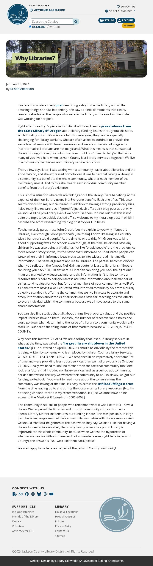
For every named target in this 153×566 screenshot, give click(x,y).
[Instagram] (33, 494)
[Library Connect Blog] (14, 494)
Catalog (38, 27)
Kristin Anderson (22, 89)
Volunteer (18, 526)
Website (55, 27)
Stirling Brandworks (111, 560)
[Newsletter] (20, 494)
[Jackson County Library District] (18, 14)
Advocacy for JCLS (23, 531)
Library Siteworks (66, 560)
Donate (16, 521)
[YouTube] (51, 494)
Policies (59, 521)
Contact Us (62, 531)
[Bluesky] (39, 494)
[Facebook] (26, 494)
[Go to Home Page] (116, 514)
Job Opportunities (23, 512)
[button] (39, 5)
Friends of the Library (25, 516)
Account (128, 20)
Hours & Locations (66, 512)
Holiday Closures (65, 516)
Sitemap (60, 536)
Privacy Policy (63, 526)
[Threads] (45, 494)
